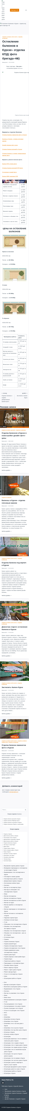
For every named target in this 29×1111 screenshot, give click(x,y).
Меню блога (7, 997)
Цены (5, 976)
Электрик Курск (7, 859)
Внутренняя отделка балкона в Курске (15, 1091)
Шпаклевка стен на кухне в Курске (13, 1028)
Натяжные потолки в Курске (10, 853)
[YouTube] (3, 1083)
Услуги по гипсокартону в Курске (13, 974)
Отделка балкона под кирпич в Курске (13, 822)
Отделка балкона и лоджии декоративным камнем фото (7, 397)
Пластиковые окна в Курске (10, 837)
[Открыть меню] (26, 10)
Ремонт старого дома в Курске (12, 969)
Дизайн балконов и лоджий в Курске (15, 1099)
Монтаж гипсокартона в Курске (12, 898)
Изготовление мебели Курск (12, 883)
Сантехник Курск (7, 860)
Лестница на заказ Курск (9, 844)
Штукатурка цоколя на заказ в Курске (14, 1069)
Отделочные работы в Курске (12, 961)
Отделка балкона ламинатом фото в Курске (14, 135)
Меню (5, 894)
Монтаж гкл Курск (9, 902)
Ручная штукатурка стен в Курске (13, 1008)
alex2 (6, 62)
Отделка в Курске (8, 834)
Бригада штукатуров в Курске (12, 984)
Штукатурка (7, 1036)
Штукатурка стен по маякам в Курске (14, 1058)
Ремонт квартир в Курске (11, 967)
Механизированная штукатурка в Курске (15, 999)
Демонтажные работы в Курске (11, 835)
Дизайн (7, 1097)
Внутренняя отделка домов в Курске (14, 865)
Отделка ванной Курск (10, 943)
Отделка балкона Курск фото (9, 36)
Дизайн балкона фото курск (10, 145)
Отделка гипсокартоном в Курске (13, 946)
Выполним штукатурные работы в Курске (15, 986)
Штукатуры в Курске (9, 1073)
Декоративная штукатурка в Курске (12, 839)
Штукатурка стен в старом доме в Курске (15, 1045)
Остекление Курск (9, 937)
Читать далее (6, 470)
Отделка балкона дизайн (8, 430)
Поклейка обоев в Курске (11, 965)
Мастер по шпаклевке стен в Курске (14, 993)
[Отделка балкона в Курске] (3, 10)
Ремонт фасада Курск (10, 972)
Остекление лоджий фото (9, 172)
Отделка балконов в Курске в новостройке (13, 824)
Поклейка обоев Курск (9, 857)
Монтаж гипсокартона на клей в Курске (15, 900)
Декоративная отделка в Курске (13, 881)
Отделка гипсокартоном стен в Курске (14, 948)
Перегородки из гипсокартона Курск (14, 963)
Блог (5, 982)
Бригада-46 (14, 10)
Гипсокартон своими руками (12, 876)
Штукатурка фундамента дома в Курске (15, 1066)
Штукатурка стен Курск (9, 855)
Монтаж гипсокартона (10, 896)
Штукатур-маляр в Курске (11, 1034)
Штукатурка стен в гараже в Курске (14, 1043)
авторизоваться (13, 792)
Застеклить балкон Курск (22, 395)
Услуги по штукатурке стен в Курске (14, 1010)
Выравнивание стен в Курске (12, 989)
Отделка (6, 939)
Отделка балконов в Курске (10, 842)
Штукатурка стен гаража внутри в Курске (15, 1047)
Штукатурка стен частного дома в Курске (15, 1060)
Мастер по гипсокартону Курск (12, 887)
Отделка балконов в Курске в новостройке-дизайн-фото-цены (14, 435)
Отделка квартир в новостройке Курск (14, 956)
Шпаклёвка (7, 1017)
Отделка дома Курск (9, 954)
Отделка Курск (8, 959)
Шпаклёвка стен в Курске (11, 1021)
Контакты (6, 885)
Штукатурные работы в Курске (12, 978)
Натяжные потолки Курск (11, 920)
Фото (5, 1012)
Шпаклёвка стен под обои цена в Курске (15, 1030)
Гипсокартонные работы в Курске (13, 879)
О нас (5, 922)
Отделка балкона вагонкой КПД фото (12, 168)
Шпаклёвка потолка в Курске (12, 1019)
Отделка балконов (21, 430)
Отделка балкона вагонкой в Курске (12, 149)
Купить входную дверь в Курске (11, 850)
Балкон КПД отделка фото (9, 164)
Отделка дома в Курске (9, 848)
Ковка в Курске (7, 851)
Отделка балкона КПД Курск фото (12, 820)
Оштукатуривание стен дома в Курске (14, 1006)
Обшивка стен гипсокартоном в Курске (15, 930)
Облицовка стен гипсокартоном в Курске (15, 924)
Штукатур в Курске (9, 1032)
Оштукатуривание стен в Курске (13, 1004)
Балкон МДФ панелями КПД (10, 176)
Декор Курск (6, 846)
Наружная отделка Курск (11, 917)
